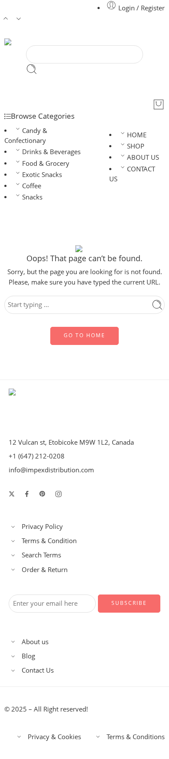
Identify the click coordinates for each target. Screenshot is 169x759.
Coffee (31, 186)
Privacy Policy (42, 526)
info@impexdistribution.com (51, 470)
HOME (136, 135)
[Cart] (159, 104)
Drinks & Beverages (51, 152)
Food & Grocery (45, 163)
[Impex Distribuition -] (36, 41)
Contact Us (38, 670)
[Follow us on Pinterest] (42, 493)
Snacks (32, 197)
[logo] (48, 401)
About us (35, 642)
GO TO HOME (84, 335)
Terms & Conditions (136, 737)
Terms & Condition (49, 541)
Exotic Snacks (42, 175)
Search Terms (41, 555)
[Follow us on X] (12, 494)
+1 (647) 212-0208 (37, 456)
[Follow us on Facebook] (26, 493)
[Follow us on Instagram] (58, 494)
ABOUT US (143, 157)
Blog (28, 656)
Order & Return (45, 570)
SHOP (135, 146)
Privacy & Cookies (54, 737)
